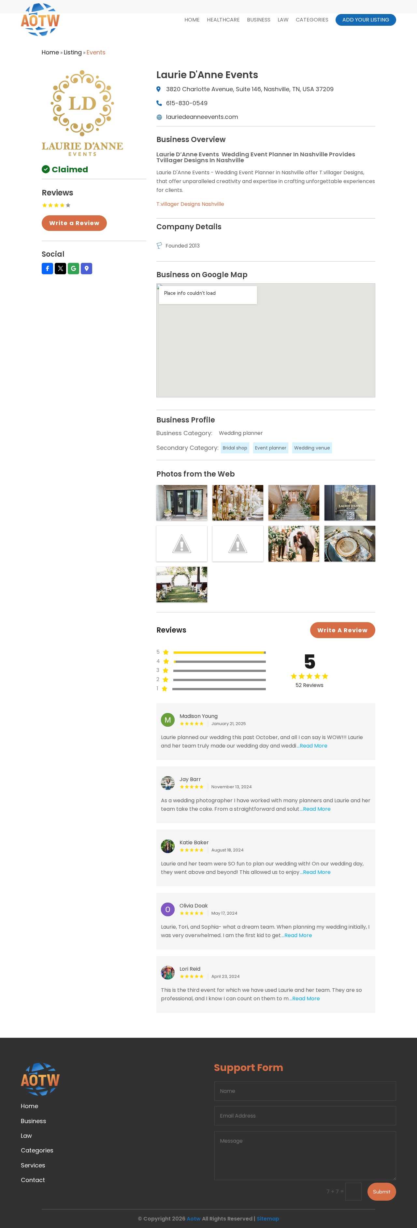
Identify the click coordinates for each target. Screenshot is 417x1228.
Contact (33, 1180)
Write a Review (74, 223)
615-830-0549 (187, 103)
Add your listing (365, 19)
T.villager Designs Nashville (190, 204)
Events (96, 52)
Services (33, 1165)
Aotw (194, 1218)
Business (258, 19)
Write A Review (342, 630)
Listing (73, 52)
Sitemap (268, 1218)
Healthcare (223, 19)
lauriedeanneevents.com (202, 117)
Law (283, 19)
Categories (312, 19)
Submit (382, 1192)
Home (192, 19)
